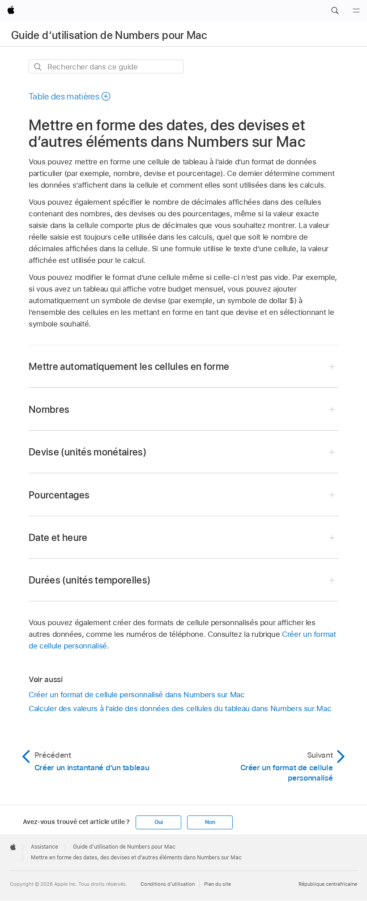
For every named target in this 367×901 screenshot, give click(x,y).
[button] (335, 10)
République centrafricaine (328, 884)
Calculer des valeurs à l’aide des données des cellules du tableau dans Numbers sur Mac (180, 708)
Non (210, 822)
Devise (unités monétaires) (87, 452)
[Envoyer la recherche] (38, 67)
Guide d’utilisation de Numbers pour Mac (109, 35)
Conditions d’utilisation (168, 884)
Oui (158, 822)
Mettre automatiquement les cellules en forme (129, 366)
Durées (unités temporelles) (90, 580)
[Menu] (356, 10)
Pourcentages (59, 495)
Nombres (49, 409)
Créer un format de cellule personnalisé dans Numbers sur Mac (137, 694)
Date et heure (58, 537)
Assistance (44, 847)
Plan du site (217, 884)
